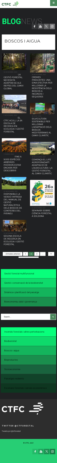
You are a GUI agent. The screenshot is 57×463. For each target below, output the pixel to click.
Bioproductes (11, 360)
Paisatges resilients (14, 378)
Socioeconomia (12, 369)
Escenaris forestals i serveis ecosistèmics (25, 388)
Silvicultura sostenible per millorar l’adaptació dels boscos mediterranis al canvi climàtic (41, 127)
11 (51, 254)
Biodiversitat (10, 341)
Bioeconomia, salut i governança (20, 301)
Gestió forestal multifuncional (19, 273)
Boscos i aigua (11, 350)
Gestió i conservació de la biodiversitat (23, 283)
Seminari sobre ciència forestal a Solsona (42, 213)
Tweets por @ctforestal (11, 431)
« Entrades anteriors (12, 254)
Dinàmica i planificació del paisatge (21, 292)
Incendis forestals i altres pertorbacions (24, 331)
